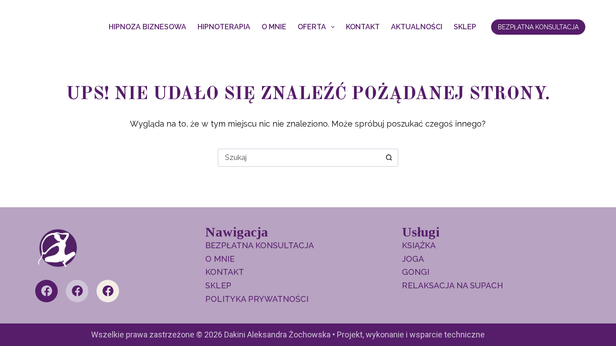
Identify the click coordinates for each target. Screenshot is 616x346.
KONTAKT (363, 27)
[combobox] (299, 158)
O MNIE (274, 27)
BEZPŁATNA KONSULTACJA (538, 27)
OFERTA (312, 27)
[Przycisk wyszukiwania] (389, 157)
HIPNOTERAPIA (224, 27)
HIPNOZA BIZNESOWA (147, 27)
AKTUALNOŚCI (416, 27)
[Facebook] (46, 291)
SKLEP (465, 27)
